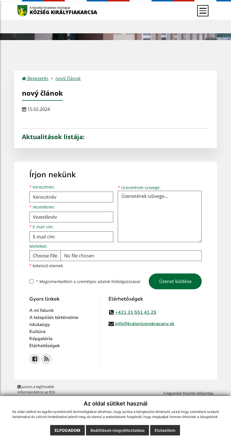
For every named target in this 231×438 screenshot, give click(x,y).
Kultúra (37, 331)
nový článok (68, 78)
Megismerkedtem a (88, 281)
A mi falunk (41, 310)
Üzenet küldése (175, 281)
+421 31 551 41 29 (135, 312)
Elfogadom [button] (67, 430)
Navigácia (30, 10)
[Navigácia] (202, 10)
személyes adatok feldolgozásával (108, 281)
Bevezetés (37, 78)
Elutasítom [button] (165, 430)
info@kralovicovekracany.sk (144, 324)
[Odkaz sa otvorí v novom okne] (34, 359)
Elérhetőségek (44, 346)
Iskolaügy (39, 324)
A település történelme (53, 317)
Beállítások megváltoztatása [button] (117, 430)
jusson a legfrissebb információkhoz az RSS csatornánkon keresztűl (37, 392)
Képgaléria (40, 339)
